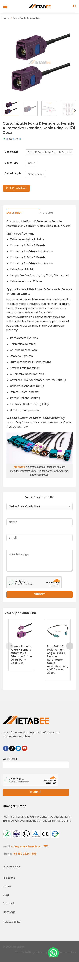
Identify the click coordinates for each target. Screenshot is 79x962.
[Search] (74, 6)
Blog (6, 895)
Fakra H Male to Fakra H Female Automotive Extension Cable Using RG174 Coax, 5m (21, 655)
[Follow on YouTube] (24, 748)
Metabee (19, 467)
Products (9, 878)
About (7, 886)
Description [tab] (14, 212)
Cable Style (11, 151)
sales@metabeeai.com (29, 846)
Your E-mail (10, 759)
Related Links (11, 921)
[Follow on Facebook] (6, 748)
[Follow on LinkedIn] (18, 748)
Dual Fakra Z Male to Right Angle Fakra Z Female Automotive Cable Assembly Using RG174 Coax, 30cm (57, 660)
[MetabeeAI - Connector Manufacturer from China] (39, 6)
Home (6, 18)
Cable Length (13, 173)
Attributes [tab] (46, 212)
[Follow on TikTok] (12, 748)
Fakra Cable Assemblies (26, 18)
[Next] (70, 62)
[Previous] (9, 62)
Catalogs (9, 912)
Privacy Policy (47, 952)
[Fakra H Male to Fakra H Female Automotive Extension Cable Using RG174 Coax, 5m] (21, 631)
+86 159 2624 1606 (24, 854)
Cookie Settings (25, 952)
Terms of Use (67, 952)
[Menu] (5, 6)
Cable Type (11, 162)
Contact (8, 903)
